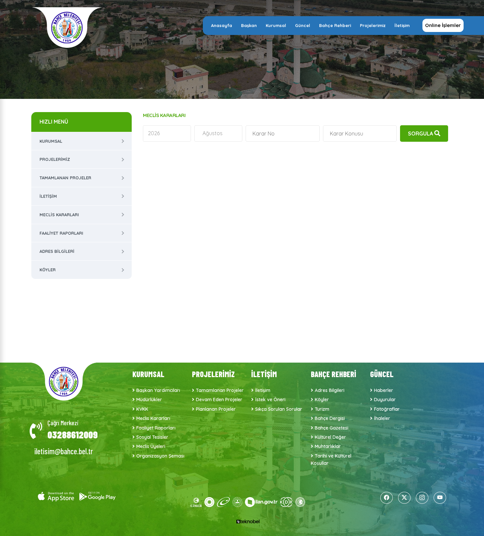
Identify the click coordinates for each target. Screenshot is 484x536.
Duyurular (385, 399)
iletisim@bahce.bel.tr (63, 451)
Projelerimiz (373, 25)
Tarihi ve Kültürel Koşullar (331, 459)
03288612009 (72, 434)
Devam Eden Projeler (219, 399)
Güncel (302, 25)
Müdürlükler (149, 399)
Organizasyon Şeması (160, 456)
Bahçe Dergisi (330, 418)
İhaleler (382, 418)
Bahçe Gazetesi (331, 428)
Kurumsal (276, 25)
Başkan (249, 25)
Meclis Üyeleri (150, 446)
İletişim (402, 25)
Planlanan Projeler (216, 409)
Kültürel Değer (330, 437)
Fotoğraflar (387, 409)
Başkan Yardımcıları (158, 390)
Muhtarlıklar (328, 446)
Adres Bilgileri (57, 251)
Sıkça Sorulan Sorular (278, 409)
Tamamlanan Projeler (65, 177)
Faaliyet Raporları (61, 233)
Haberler (383, 390)
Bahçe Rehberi (335, 25)
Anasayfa (221, 25)
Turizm (322, 409)
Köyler (48, 269)
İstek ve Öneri (270, 399)
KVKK (142, 409)
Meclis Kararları (59, 214)
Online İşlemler (443, 25)
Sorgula (421, 133)
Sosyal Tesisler (152, 437)
